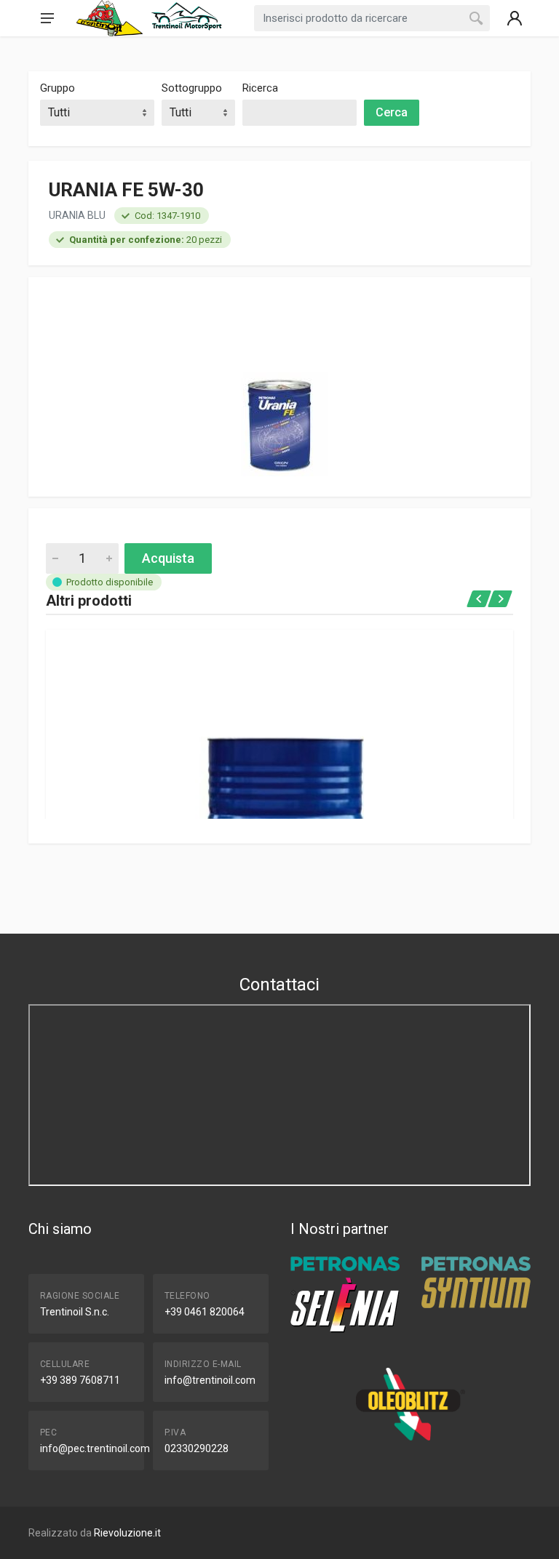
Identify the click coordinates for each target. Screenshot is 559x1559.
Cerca (392, 112)
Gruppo (57, 88)
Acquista (168, 558)
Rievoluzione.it (127, 1533)
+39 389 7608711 (80, 1380)
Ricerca (260, 88)
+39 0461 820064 (204, 1312)
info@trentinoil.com (209, 1380)
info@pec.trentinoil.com (95, 1448)
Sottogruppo (192, 88)
